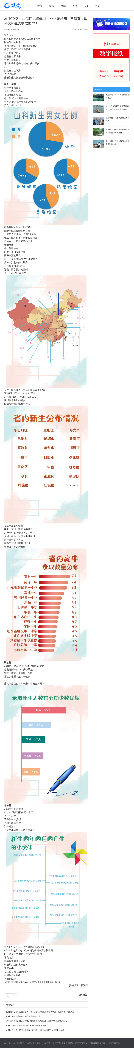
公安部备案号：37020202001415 (75, 1043)
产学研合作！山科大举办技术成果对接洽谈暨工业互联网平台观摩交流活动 (36, 1021)
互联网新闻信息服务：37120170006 (105, 1043)
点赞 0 (12, 995)
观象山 (63, 6)
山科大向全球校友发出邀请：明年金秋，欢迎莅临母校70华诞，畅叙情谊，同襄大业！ (41, 1012)
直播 (74, 6)
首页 (39, 6)
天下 (86, 6)
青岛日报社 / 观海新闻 (11, 29)
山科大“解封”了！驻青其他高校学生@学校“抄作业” (26, 1025)
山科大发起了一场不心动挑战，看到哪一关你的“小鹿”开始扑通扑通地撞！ (36, 1030)
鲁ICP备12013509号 (52, 1043)
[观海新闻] (16, 6)
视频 (51, 6)
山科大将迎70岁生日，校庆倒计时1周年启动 (24, 1016)
